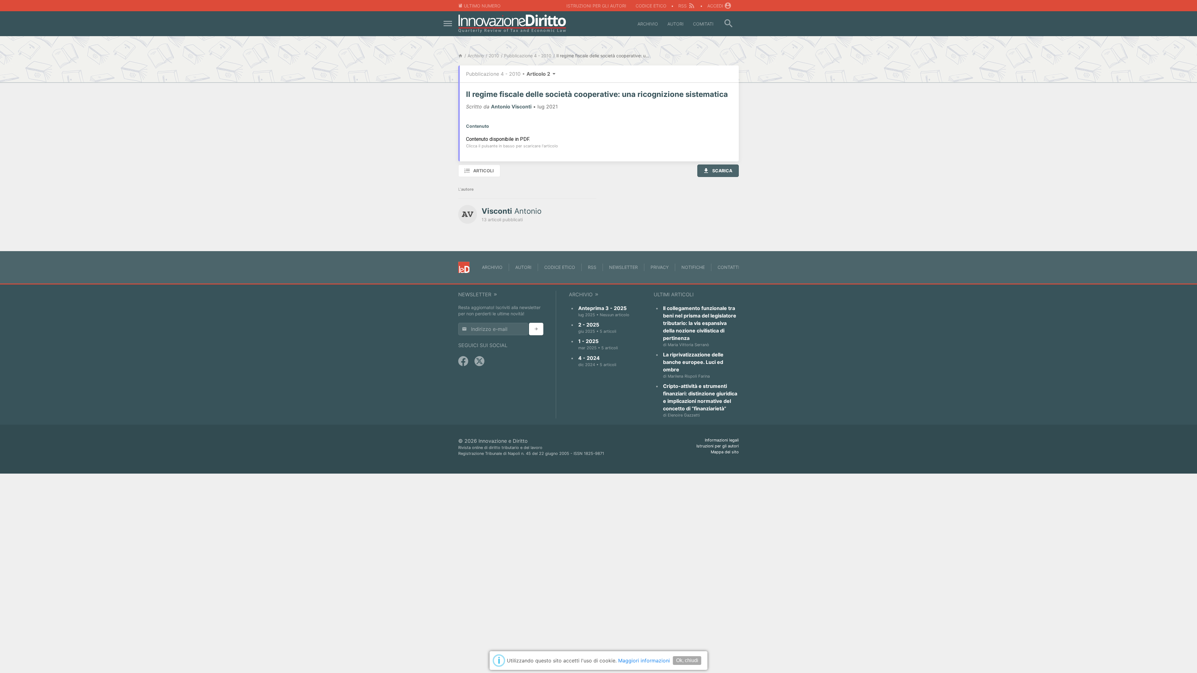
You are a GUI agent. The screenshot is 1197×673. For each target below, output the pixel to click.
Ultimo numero (482, 5)
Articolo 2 (538, 74)
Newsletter (623, 267)
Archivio (647, 23)
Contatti (728, 267)
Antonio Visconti (511, 106)
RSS (682, 5)
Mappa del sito (725, 452)
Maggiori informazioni (644, 660)
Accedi (715, 5)
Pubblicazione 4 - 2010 (527, 55)
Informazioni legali (722, 440)
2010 (494, 55)
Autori (675, 23)
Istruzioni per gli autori (596, 5)
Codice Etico (651, 5)
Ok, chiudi (687, 660)
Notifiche (693, 267)
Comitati (703, 23)
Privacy (660, 267)
